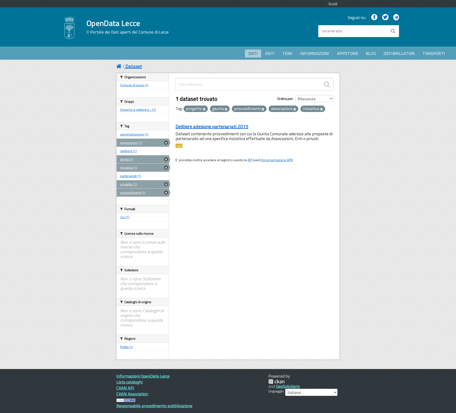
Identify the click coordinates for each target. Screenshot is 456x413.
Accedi (332, 3)
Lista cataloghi (129, 382)
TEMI (287, 53)
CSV (178, 146)
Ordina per (285, 98)
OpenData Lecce (127, 26)
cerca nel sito (332, 31)
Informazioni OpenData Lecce (143, 376)
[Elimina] (204, 109)
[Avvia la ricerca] (393, 31)
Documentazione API (276, 160)
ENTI (270, 53)
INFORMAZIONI (314, 53)
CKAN (276, 381)
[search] (327, 84)
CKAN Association (132, 394)
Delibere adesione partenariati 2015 (212, 126)
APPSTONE (347, 53)
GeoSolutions (288, 386)
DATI (253, 53)
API (249, 160)
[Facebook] (374, 17)
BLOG (371, 53)
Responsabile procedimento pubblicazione (154, 406)
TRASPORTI (434, 53)
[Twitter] (385, 17)
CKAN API (125, 388)
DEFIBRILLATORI (399, 53)
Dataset (133, 66)
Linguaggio (275, 391)
